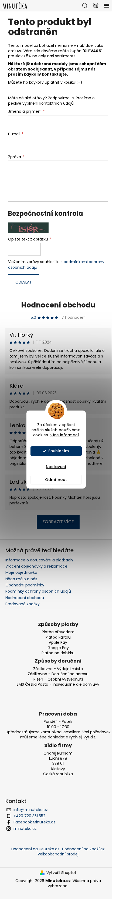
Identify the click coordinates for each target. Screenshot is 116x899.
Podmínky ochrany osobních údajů (38, 591)
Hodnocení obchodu (58, 305)
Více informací (64, 435)
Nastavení (56, 466)
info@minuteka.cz (30, 809)
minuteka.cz (25, 828)
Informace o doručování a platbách (39, 560)
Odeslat (23, 282)
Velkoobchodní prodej (58, 854)
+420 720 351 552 (29, 816)
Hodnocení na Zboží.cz (83, 849)
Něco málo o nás (21, 579)
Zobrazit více (58, 522)
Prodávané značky (22, 604)
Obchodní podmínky (24, 585)
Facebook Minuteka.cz (34, 822)
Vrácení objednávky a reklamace (36, 566)
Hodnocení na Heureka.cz (35, 849)
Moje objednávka (21, 572)
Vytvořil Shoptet (61, 872)
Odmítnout (56, 479)
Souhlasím (58, 451)
